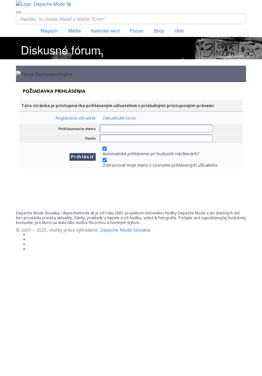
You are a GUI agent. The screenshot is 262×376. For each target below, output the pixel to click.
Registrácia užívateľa (76, 118)
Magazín (49, 30)
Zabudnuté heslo (119, 118)
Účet (179, 30)
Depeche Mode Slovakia (125, 230)
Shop (159, 30)
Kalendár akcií (105, 30)
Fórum (136, 30)
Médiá (74, 30)
